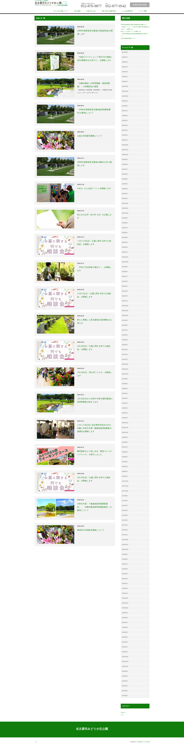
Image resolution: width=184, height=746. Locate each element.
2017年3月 (125, 525)
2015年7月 (125, 622)
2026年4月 (125, 67)
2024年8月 (125, 164)
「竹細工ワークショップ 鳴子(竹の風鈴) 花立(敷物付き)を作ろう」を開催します (94, 58)
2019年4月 (125, 403)
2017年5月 (125, 515)
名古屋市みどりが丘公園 (92, 728)
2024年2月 (125, 193)
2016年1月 (125, 593)
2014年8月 (125, 676)
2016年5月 (125, 573)
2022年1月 (125, 301)
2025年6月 (125, 115)
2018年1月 (125, 476)
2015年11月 (125, 603)
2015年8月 (125, 617)
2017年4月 (125, 520)
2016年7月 (125, 564)
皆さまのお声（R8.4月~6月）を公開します (94, 216)
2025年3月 (125, 130)
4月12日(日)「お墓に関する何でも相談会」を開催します (93, 479)
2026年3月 (125, 71)
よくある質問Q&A (127, 11)
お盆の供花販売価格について (90, 136)
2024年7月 (125, 169)
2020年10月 (125, 374)
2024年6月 (125, 174)
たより (122, 714)
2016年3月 (125, 583)
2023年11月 (125, 208)
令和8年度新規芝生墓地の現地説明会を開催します (95, 32)
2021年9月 (125, 320)
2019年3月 (125, 408)
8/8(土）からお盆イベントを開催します (94, 188)
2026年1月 (125, 81)
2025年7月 (125, 110)
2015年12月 (125, 598)
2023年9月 (125, 218)
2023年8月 (125, 223)
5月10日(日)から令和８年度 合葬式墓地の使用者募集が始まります (95, 400)
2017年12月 (125, 481)
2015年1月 (125, 651)
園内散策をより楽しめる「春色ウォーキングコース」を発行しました (94, 452)
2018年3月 (125, 466)
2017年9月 (125, 495)
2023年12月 (125, 203)
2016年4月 (125, 578)
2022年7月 (125, 276)
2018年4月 (125, 461)
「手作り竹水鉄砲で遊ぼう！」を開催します (94, 269)
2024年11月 (125, 149)
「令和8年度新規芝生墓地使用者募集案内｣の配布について (94, 111)
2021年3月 (125, 349)
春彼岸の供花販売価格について (90, 530)
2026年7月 (125, 57)
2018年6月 (125, 452)
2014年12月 (125, 656)
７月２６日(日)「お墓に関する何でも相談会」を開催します (94, 242)
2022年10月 (125, 262)
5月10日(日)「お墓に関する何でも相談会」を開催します (93, 347)
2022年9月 (125, 266)
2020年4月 (125, 393)
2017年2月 (125, 530)
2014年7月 (125, 681)
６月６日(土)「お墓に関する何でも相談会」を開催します (94, 295)
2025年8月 (125, 106)
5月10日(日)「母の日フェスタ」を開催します (94, 374)
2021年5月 (125, 340)
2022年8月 (125, 271)
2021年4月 (125, 344)
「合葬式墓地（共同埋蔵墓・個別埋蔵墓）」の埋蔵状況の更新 (93, 85)
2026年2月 (125, 76)
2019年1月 (125, 417)
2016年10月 (125, 549)
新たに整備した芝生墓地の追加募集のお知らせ (94, 321)
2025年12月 (125, 86)
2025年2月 (125, 135)
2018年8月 (125, 442)
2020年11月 (125, 369)
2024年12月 (125, 145)
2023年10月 (125, 213)
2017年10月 (125, 491)
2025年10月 (125, 96)
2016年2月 (125, 588)
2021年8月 (125, 325)
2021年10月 (125, 315)
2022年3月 (125, 291)
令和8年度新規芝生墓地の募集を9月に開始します (94, 163)
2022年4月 (125, 286)
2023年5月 (125, 237)
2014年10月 (125, 666)
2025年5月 (125, 120)
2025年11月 (125, 91)
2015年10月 (125, 608)
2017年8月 (125, 500)
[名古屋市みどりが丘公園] (51, 3)
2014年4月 (125, 695)
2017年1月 (125, 534)
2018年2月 (125, 471)
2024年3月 (125, 188)
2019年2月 (125, 413)
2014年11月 (125, 661)
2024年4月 (125, 184)
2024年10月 (125, 154)
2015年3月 (125, 642)
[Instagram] (35, 741)
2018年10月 (125, 432)
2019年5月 (125, 398)
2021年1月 (125, 359)
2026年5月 (125, 62)
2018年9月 (125, 437)
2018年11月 (125, 427)
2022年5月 (125, 281)
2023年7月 (125, 227)
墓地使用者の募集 (140, 5)
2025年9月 (125, 101)
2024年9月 (125, 159)
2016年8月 (125, 559)
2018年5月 (125, 456)
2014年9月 (125, 671)
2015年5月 (125, 632)
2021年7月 (125, 330)
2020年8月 (125, 383)
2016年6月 (125, 569)
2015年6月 (125, 627)
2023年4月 (125, 242)
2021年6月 (125, 335)
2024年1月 (125, 198)
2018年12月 (125, 422)
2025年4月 (125, 125)
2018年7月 (125, 447)
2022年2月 (125, 296)
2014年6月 (125, 686)
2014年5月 (125, 690)
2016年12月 (125, 539)
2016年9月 (125, 554)
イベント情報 (143, 11)
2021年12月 (125, 305)
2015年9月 (125, 612)
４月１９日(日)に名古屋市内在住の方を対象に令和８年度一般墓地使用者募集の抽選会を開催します (94, 428)
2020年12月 (125, 364)
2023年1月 (125, 252)
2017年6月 (125, 510)
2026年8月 (125, 52)
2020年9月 (125, 378)
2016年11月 (125, 544)
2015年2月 (125, 647)
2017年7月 (125, 505)
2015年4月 (125, 637)
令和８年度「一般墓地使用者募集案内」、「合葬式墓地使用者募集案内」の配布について (94, 507)
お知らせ (123, 712)
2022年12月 (125, 257)
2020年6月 (125, 388)
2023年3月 (125, 247)
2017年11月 (125, 486)
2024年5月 (125, 179)
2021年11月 (125, 310)
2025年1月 (125, 140)
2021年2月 (125, 354)
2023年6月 (125, 232)
